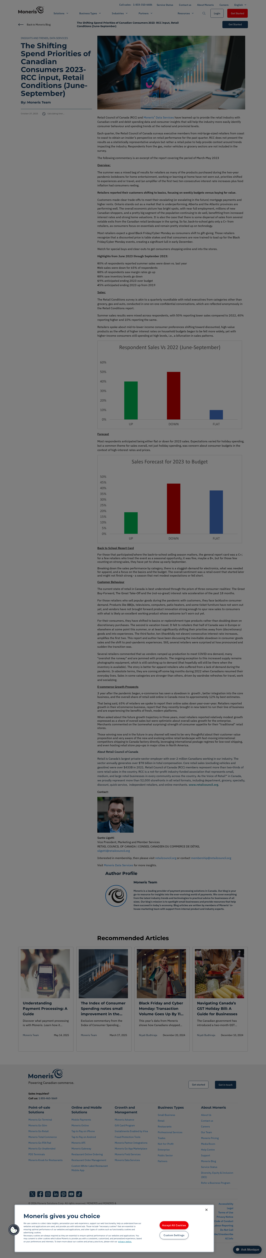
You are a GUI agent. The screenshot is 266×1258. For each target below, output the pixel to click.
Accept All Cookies (174, 1225)
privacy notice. (125, 1241)
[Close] (206, 1210)
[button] (14, 1230)
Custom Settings (174, 1235)
